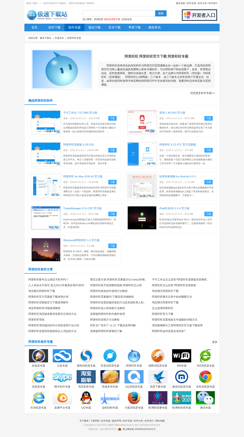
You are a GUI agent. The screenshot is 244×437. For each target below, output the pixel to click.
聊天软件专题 (62, 386)
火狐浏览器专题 (134, 407)
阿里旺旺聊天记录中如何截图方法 (172, 296)
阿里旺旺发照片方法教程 (105, 319)
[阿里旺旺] (142, 165)
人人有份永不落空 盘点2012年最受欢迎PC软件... (57, 285)
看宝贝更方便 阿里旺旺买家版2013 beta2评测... (118, 279)
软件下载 (54, 27)
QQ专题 (86, 407)
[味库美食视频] (142, 197)
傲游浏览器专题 (181, 386)
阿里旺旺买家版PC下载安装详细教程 (112, 296)
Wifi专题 (182, 365)
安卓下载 (114, 27)
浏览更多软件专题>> (202, 93)
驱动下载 (94, 27)
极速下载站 (45, 38)
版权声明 (116, 420)
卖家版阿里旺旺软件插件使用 (107, 313)
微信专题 (205, 407)
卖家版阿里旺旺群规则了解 (106, 331)
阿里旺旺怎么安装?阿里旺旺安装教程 (174, 285)
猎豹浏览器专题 (157, 365)
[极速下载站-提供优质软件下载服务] (46, 20)
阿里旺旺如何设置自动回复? (168, 331)
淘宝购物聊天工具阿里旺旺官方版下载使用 (177, 325)
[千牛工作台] (46, 133)
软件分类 (202, 3)
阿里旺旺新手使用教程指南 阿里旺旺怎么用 (116, 285)
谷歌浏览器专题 (205, 386)
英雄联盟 (98, 19)
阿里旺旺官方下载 (162, 313)
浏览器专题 (38, 386)
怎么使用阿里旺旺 (162, 308)
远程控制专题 (110, 407)
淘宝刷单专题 (86, 386)
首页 (34, 27)
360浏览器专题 (205, 365)
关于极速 (84, 420)
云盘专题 (62, 365)
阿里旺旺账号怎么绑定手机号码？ (48, 279)
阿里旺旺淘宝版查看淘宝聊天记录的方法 (52, 313)
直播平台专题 (62, 407)
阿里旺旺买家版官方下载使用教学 (48, 302)
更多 (215, 341)
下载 (112, 118)
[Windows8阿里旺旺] (46, 261)
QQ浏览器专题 (134, 386)
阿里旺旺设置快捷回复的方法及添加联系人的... (118, 302)
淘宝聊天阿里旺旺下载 (41, 290)
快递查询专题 (110, 386)
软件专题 (191, 3)
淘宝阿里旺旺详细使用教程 (44, 308)
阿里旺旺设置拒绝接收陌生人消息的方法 (52, 331)
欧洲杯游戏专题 (181, 407)
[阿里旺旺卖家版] (46, 165)
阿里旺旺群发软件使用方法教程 (109, 290)
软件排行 (213, 3)
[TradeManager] (46, 229)
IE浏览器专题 (38, 407)
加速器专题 (38, 365)
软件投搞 (105, 420)
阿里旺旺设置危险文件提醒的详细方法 (174, 319)
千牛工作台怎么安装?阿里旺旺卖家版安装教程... (180, 279)
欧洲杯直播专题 (157, 407)
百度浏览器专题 (110, 365)
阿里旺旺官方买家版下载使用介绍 (48, 296)
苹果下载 (134, 27)
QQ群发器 (126, 19)
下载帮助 (95, 420)
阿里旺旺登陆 (36, 319)
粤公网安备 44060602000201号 (139, 429)
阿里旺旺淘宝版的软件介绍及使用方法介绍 (53, 325)
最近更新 (180, 3)
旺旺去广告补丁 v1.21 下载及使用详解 (113, 325)
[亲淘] (142, 133)
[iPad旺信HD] (142, 229)
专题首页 (59, 38)
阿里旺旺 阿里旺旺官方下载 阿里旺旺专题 (156, 56)
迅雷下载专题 (158, 386)
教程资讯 (154, 27)
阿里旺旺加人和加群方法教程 (107, 308)
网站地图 (160, 420)
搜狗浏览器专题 (86, 365)
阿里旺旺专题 (74, 38)
